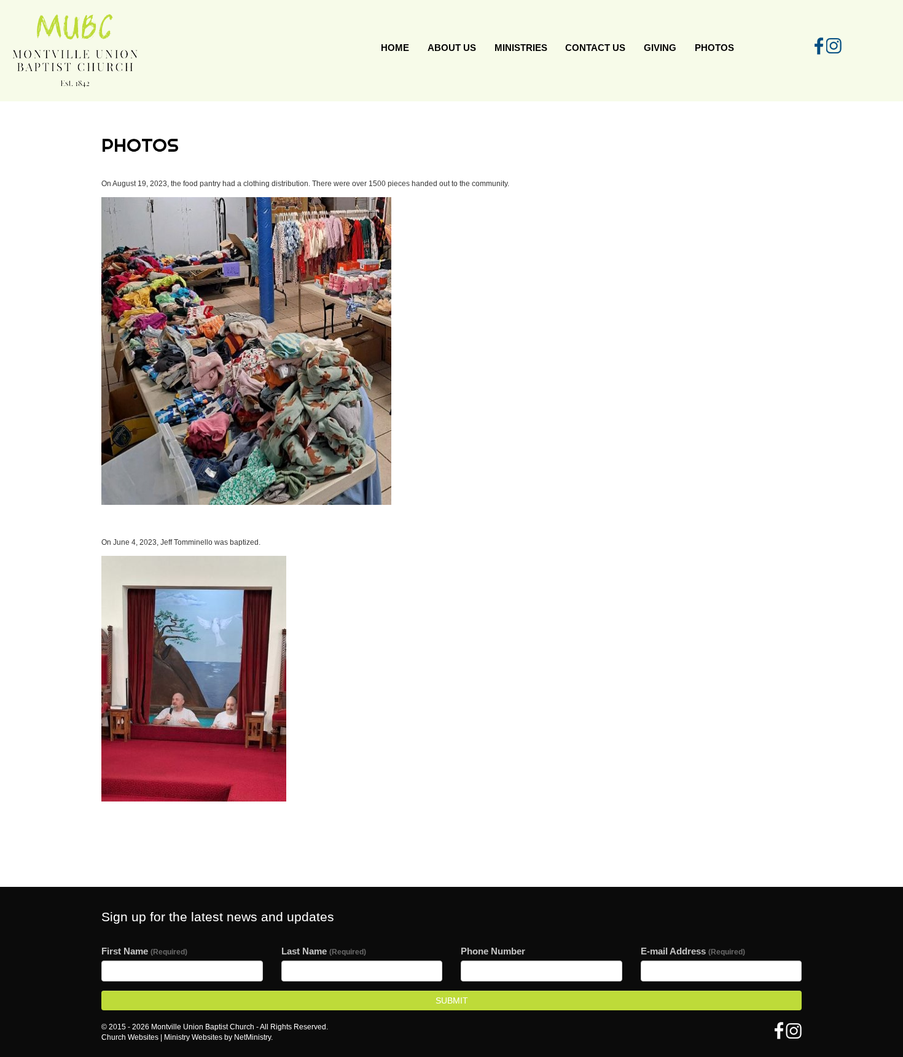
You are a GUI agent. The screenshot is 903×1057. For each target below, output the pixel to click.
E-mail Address (693, 951)
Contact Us (595, 47)
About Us (452, 47)
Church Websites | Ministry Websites (162, 1037)
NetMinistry (252, 1037)
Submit (452, 1000)
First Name (144, 951)
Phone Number (493, 951)
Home (395, 47)
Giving (660, 47)
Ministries (521, 47)
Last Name (323, 951)
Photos (714, 47)
